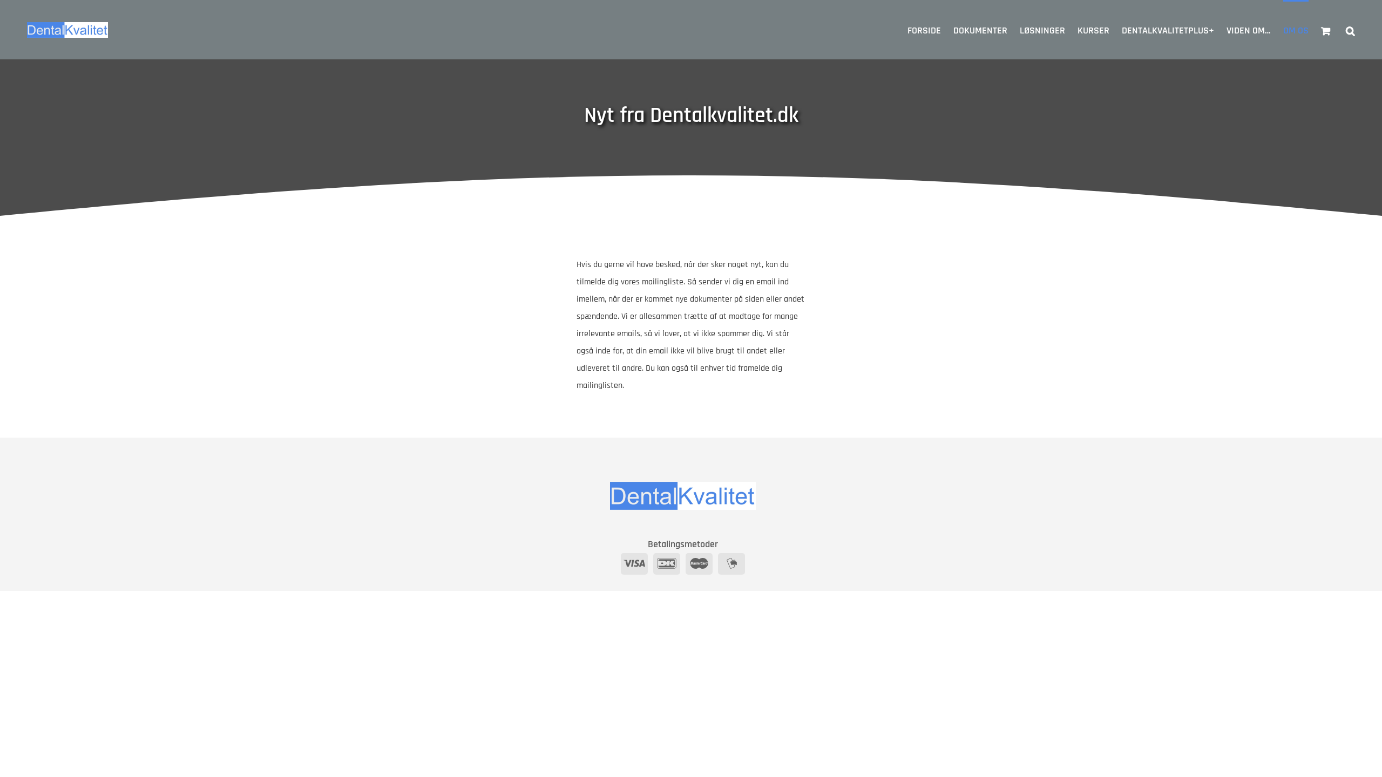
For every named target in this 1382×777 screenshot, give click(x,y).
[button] (1350, 29)
